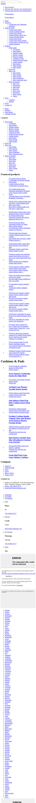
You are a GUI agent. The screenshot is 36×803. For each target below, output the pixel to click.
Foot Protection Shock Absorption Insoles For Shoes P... (19, 229)
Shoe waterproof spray (20, 80)
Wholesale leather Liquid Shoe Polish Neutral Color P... (18, 250)
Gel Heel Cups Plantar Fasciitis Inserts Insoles (18, 388)
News (6, 98)
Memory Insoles (18, 55)
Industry (11, 101)
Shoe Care (12, 71)
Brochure (12, 26)
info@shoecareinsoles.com (13, 529)
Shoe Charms (17, 94)
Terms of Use (9, 475)
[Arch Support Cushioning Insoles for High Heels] (20, 368)
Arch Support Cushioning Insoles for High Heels (19, 375)
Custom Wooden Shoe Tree (17, 35)
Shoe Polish (16, 73)
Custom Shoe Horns (15, 39)
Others (15, 96)
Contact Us (8, 105)
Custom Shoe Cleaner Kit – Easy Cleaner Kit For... (19, 329)
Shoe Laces (16, 91)
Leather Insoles (17, 62)
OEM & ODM (9, 28)
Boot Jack (16, 89)
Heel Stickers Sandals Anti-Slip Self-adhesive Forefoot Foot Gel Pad (20, 440)
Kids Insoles (17, 64)
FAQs (7, 103)
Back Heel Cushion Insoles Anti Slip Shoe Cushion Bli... (19, 208)
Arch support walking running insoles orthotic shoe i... (18, 271)
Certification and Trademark (17, 24)
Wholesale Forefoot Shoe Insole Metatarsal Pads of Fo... (19, 218)
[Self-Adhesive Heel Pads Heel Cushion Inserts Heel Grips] (20, 395)
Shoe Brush (16, 85)
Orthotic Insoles (18, 53)
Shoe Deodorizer (18, 78)
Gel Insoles (16, 49)
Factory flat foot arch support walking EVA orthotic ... (18, 338)
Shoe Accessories (14, 82)
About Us (8, 23)
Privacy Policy (9, 473)
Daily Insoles (17, 67)
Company (12, 100)
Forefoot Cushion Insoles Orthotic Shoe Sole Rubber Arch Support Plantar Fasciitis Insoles (20, 419)
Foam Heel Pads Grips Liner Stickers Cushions (18, 456)
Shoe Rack (16, 92)
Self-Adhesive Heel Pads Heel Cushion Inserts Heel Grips (19, 403)
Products (7, 46)
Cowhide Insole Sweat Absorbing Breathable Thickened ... (19, 197)
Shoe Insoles (13, 48)
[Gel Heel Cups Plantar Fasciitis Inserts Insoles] (20, 381)
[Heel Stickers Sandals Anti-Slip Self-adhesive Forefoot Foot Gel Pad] (20, 430)
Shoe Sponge (17, 75)
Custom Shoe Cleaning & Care (18, 42)
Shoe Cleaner (17, 76)
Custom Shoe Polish (15, 33)
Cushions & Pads (18, 58)
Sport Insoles (17, 51)
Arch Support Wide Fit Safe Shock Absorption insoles (20, 346)
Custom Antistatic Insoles (17, 31)
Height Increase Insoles (20, 60)
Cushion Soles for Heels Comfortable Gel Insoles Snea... (19, 185)
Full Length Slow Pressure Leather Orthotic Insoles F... (20, 239)
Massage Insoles (18, 57)
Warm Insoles (17, 66)
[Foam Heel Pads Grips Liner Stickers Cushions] (20, 448)
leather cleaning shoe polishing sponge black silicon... (18, 262)
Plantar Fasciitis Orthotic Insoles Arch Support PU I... (19, 355)
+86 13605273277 (10, 513)
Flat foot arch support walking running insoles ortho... (18, 299)
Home (7, 21)
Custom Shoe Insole (15, 30)
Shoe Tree (16, 83)
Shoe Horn (16, 87)
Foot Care (12, 69)
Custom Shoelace (14, 44)
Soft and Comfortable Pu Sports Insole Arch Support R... (19, 320)
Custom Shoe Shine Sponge (17, 40)
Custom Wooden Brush (16, 37)
